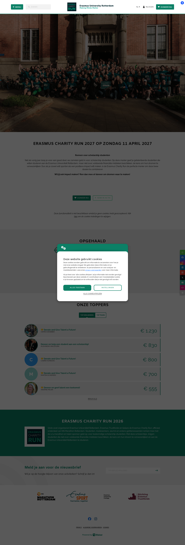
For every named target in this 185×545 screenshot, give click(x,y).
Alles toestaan (77, 288)
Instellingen (107, 288)
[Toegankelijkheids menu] (182, 2)
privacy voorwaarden (93, 270)
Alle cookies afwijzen (92, 294)
